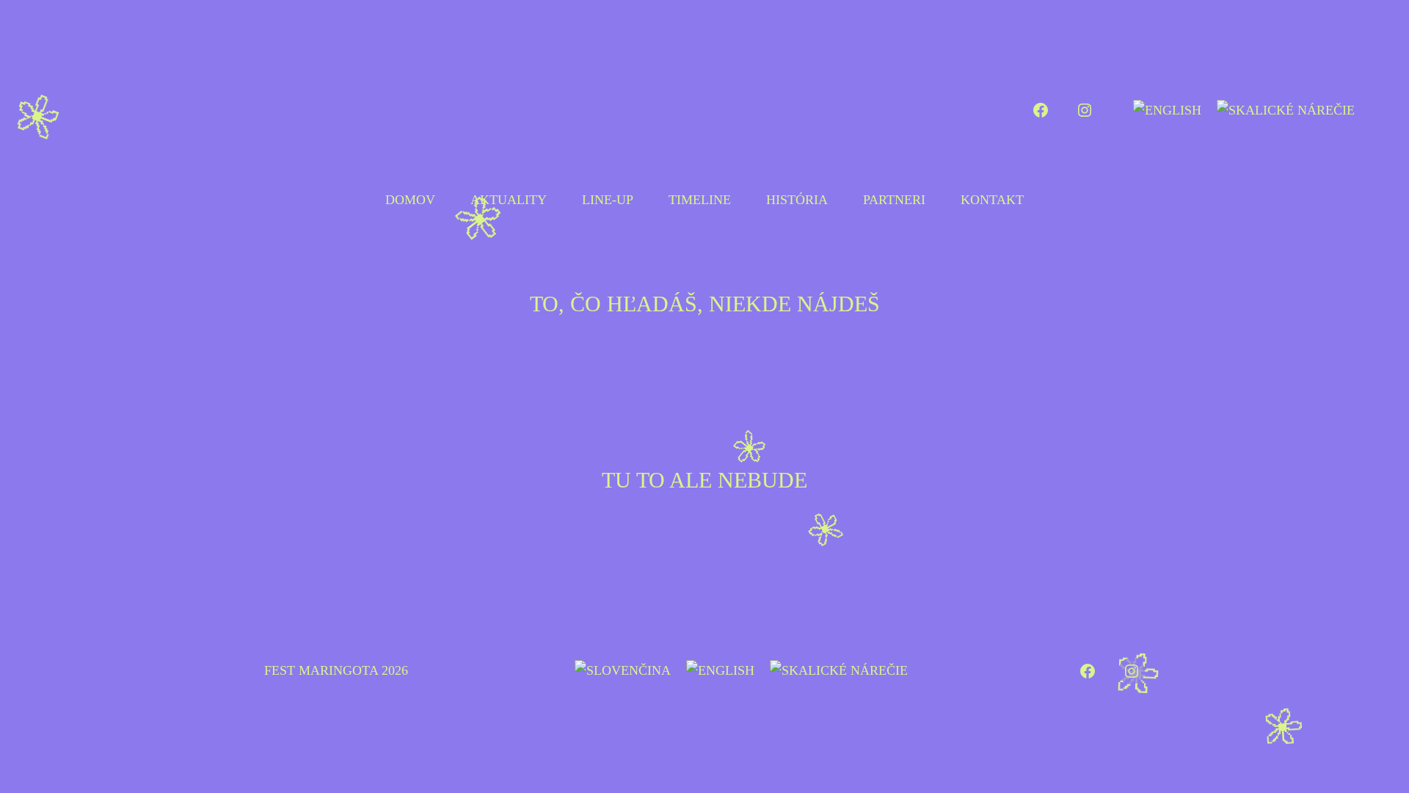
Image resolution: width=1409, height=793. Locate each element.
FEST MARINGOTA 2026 (336, 670)
